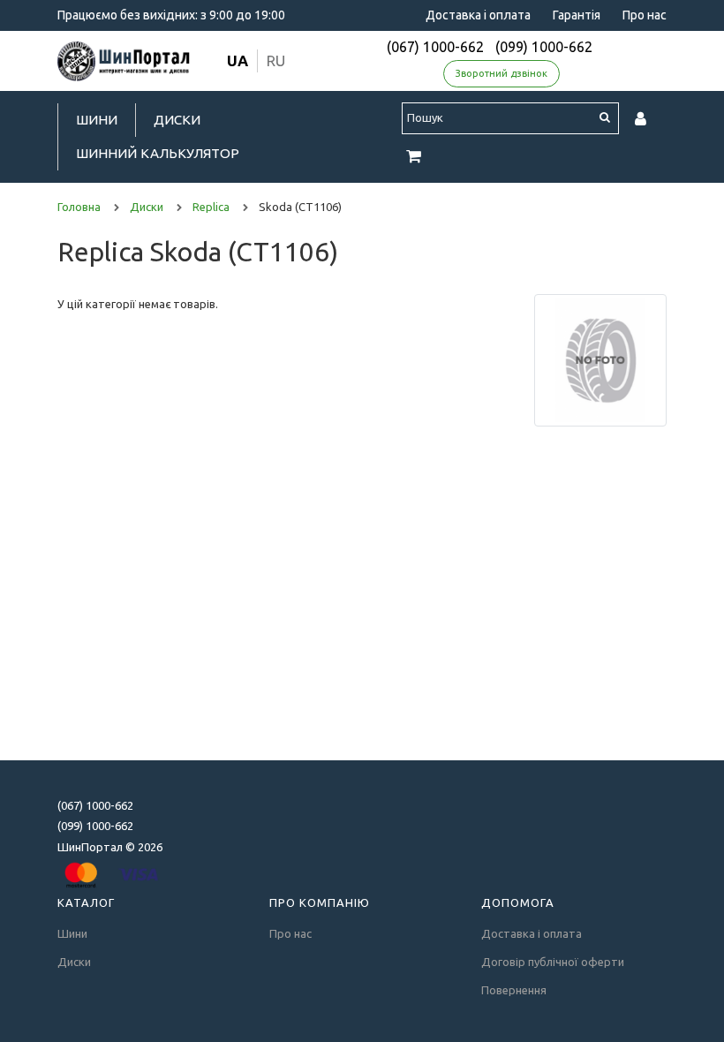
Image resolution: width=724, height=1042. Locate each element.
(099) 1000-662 (543, 47)
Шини (96, 119)
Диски (177, 119)
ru (276, 60)
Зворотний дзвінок (501, 73)
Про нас (644, 15)
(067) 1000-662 (435, 47)
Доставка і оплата (478, 15)
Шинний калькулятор (157, 153)
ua (237, 60)
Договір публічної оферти (552, 961)
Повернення (514, 990)
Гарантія (576, 15)
